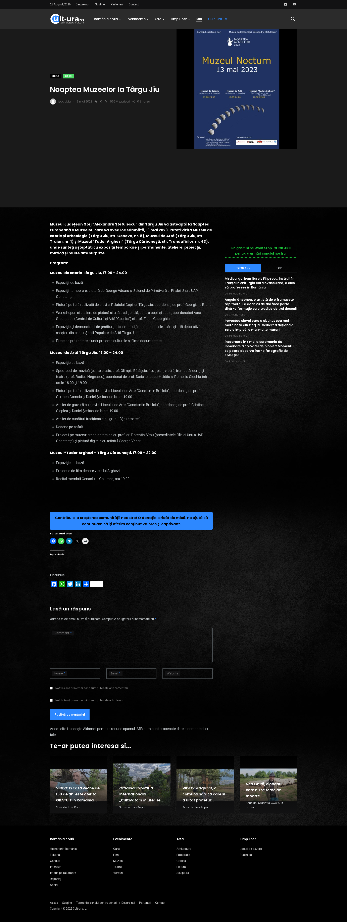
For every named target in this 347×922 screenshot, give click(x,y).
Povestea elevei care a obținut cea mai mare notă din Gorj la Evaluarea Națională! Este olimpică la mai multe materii (260, 325)
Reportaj (55, 879)
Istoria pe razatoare (63, 873)
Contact (134, 4)
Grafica (181, 861)
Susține (67, 902)
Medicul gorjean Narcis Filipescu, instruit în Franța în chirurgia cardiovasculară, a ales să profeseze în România (260, 283)
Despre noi (82, 4)
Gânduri (55, 861)
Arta (157, 19)
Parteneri (117, 4)
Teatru (117, 867)
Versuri (118, 873)
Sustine (100, 4)
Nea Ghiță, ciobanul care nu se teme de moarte (264, 789)
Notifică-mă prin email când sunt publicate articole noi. (89, 700)
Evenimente (136, 19)
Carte (116, 849)
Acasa (54, 902)
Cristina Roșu (237, 314)
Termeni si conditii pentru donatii (96, 902)
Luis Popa (74, 807)
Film (116, 855)
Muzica (118, 861)
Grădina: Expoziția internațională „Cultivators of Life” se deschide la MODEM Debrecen (139, 800)
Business (246, 855)
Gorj (55, 76)
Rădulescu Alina (239, 361)
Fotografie (183, 855)
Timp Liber (178, 19)
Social (54, 885)
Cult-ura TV (217, 19)
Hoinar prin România (63, 849)
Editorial (55, 855)
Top (279, 268)
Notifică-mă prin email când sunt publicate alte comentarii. (92, 688)
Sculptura (183, 873)
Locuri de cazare (251, 849)
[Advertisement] (173, 179)
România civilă (106, 19)
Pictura (181, 867)
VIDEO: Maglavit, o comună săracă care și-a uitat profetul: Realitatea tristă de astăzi (205, 800)
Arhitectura (184, 849)
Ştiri (199, 19)
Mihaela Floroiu (238, 293)
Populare (243, 268)
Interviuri (55, 867)
